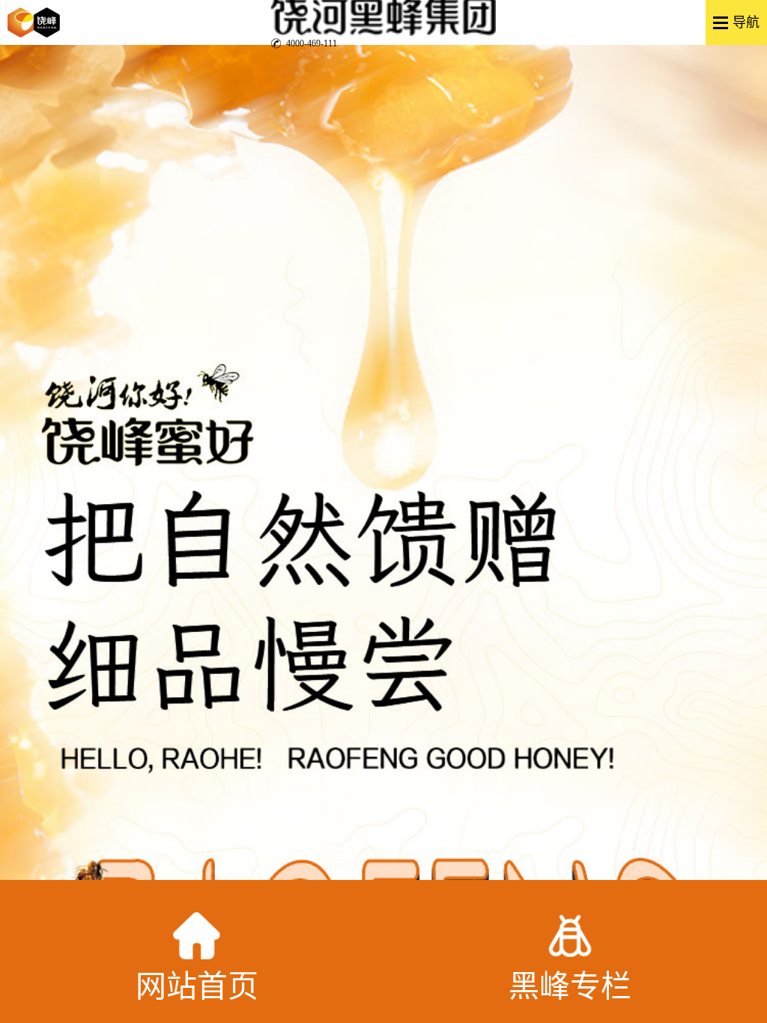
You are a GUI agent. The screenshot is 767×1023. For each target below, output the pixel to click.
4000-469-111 (311, 43)
